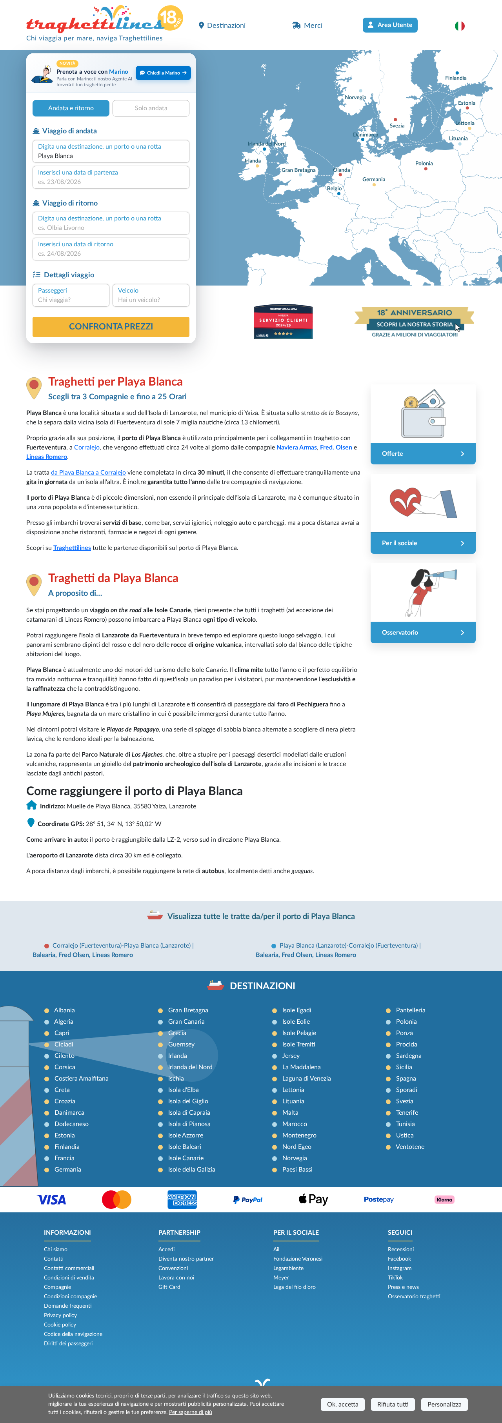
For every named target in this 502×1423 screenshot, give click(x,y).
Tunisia (405, 1124)
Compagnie (57, 1287)
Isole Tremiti (298, 1044)
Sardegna (409, 1056)
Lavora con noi (176, 1278)
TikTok (395, 1278)
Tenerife (407, 1113)
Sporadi (406, 1090)
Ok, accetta (342, 1404)
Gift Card (169, 1287)
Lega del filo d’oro (294, 1287)
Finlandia (67, 1147)
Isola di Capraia (189, 1113)
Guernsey (181, 1044)
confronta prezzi (111, 326)
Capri (62, 1033)
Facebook (399, 1259)
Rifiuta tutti (393, 1404)
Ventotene (410, 1147)
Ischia (176, 1078)
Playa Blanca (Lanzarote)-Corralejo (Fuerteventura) (349, 946)
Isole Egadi (296, 1010)
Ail (276, 1249)
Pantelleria (411, 1010)
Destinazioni (226, 25)
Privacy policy (60, 1315)
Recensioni (401, 1249)
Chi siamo (55, 1249)
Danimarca (69, 1113)
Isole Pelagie (299, 1033)
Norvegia (294, 1158)
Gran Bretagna (188, 1010)
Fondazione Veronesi (297, 1259)
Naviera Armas (296, 447)
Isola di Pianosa (189, 1124)
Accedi (166, 1249)
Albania (64, 1010)
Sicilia (404, 1067)
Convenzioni (173, 1268)
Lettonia (293, 1090)
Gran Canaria (186, 1022)
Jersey (291, 1056)
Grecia (177, 1033)
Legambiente (288, 1268)
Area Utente (394, 25)
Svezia (404, 1101)
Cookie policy (60, 1325)
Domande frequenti (68, 1306)
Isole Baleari (184, 1147)
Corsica (65, 1067)
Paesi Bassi (297, 1169)
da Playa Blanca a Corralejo (88, 472)
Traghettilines (72, 548)
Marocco (294, 1124)
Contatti (54, 1259)
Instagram (400, 1268)
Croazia (65, 1101)
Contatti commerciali (69, 1268)
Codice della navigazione (73, 1334)
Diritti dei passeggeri (68, 1344)
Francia (65, 1158)
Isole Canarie (186, 1158)
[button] (464, 26)
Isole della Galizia (191, 1169)
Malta (290, 1113)
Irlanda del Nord (190, 1067)
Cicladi (64, 1044)
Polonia (406, 1022)
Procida (406, 1044)
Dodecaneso (72, 1124)
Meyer (281, 1278)
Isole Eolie (296, 1022)
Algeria (63, 1022)
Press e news (403, 1287)
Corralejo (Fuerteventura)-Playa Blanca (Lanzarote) (122, 946)
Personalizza (444, 1404)
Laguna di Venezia (306, 1078)
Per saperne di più (190, 1412)
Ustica (405, 1135)
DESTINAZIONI (262, 986)
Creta (62, 1090)
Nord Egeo (296, 1147)
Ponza (404, 1033)
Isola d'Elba (183, 1090)
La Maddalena (301, 1067)
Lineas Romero (46, 457)
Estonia (65, 1135)
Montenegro (299, 1135)
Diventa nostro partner (186, 1259)
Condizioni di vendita (69, 1278)
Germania (68, 1169)
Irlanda (177, 1056)
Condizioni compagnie (70, 1296)
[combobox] (111, 156)
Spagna (406, 1078)
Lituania (293, 1101)
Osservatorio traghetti (414, 1296)
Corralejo (87, 447)
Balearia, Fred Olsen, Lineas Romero (83, 955)
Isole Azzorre (185, 1135)
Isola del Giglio (188, 1101)
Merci (313, 25)
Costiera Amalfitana (82, 1078)
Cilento (65, 1056)
